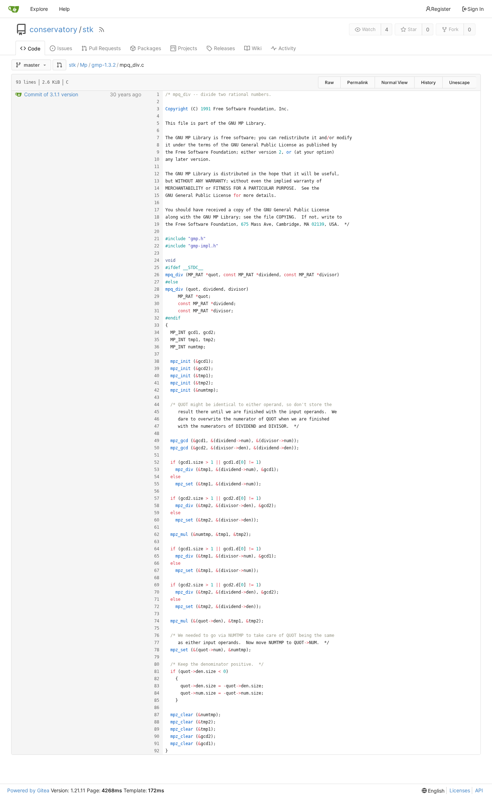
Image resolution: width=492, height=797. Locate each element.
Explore (39, 9)
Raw (329, 82)
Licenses (459, 790)
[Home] (14, 9)
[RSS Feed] (101, 29)
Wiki (256, 48)
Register (441, 9)
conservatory (53, 29)
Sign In (476, 9)
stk (87, 29)
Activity (287, 48)
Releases (224, 48)
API (479, 790)
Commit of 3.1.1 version (51, 94)
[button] (59, 65)
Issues (64, 48)
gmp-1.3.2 (103, 65)
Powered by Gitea (28, 790)
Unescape (459, 82)
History (428, 82)
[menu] (433, 791)
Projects (187, 48)
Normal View (394, 82)
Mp (84, 65)
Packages (149, 48)
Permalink (357, 82)
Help (64, 9)
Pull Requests (105, 48)
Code (34, 48)
